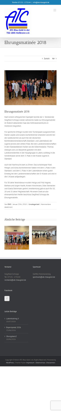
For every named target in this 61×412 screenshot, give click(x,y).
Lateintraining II (12, 318)
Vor (53, 58)
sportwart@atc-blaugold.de (44, 277)
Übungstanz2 (11, 336)
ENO (9, 204)
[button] (6, 238)
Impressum (30, 362)
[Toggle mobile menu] (55, 10)
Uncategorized (34, 204)
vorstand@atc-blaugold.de (15, 280)
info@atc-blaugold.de (41, 2)
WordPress (10, 362)
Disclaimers (50, 362)
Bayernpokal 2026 (13, 327)
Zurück (46, 58)
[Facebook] (6, 298)
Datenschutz (40, 362)
